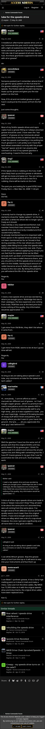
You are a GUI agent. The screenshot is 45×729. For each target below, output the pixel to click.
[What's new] (42, 7)
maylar (6, 20)
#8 (43, 344)
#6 (43, 293)
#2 (43, 77)
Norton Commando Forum (20, 619)
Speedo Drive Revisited (17, 638)
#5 (43, 210)
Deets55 (9, 655)
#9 (43, 372)
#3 (43, 123)
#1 (43, 39)
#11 (42, 438)
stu (7, 630)
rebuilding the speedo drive (20, 627)
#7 (43, 323)
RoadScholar (10, 641)
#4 (43, 167)
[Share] (39, 38)
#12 (42, 474)
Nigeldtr (9, 670)
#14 (42, 576)
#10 (42, 395)
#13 (42, 537)
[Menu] (3, 8)
